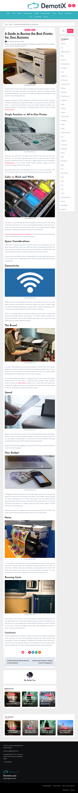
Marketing (64, 149)
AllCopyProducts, (10, 163)
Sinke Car (12, 41)
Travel (54, 13)
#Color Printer (41, 44)
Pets (62, 169)
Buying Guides (65, 64)
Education (64, 92)
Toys (62, 189)
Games (19, 13)
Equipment (64, 100)
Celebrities (68, 13)
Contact (45, 16)
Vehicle (63, 201)
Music (62, 157)
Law (62, 136)
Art (62, 47)
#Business (34, 44)
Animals (63, 43)
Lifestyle (63, 140)
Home (8, 13)
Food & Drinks (28, 13)
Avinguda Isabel (30, 701)
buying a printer (9, 109)
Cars (31, 16)
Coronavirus (64, 80)
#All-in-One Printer (11, 44)
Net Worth (38, 16)
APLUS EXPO (22, 383)
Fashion (63, 108)
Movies (60, 13)
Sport (62, 177)
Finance (63, 112)
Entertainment (65, 96)
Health (37, 13)
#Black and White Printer (23, 44)
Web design (64, 205)
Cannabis (63, 68)
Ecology (63, 88)
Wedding (63, 209)
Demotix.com (9, 776)
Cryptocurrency (65, 84)
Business (27, 29)
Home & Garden (65, 132)
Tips (62, 185)
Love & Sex (64, 144)
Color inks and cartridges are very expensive (18, 234)
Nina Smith (47, 701)
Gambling (63, 120)
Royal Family (64, 173)
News (33, 29)
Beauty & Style (45, 13)
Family (63, 104)
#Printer (12, 46)
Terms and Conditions (68, 786)
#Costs (47, 44)
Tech (13, 13)
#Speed (17, 46)
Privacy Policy (57, 786)
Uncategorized (65, 197)
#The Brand (23, 46)
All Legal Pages (47, 786)
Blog (62, 56)
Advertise (66, 790)
